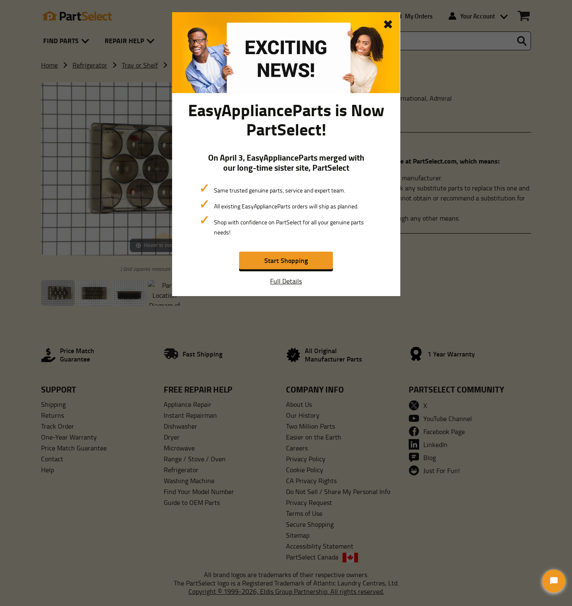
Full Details (286, 281)
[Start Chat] (553, 581)
